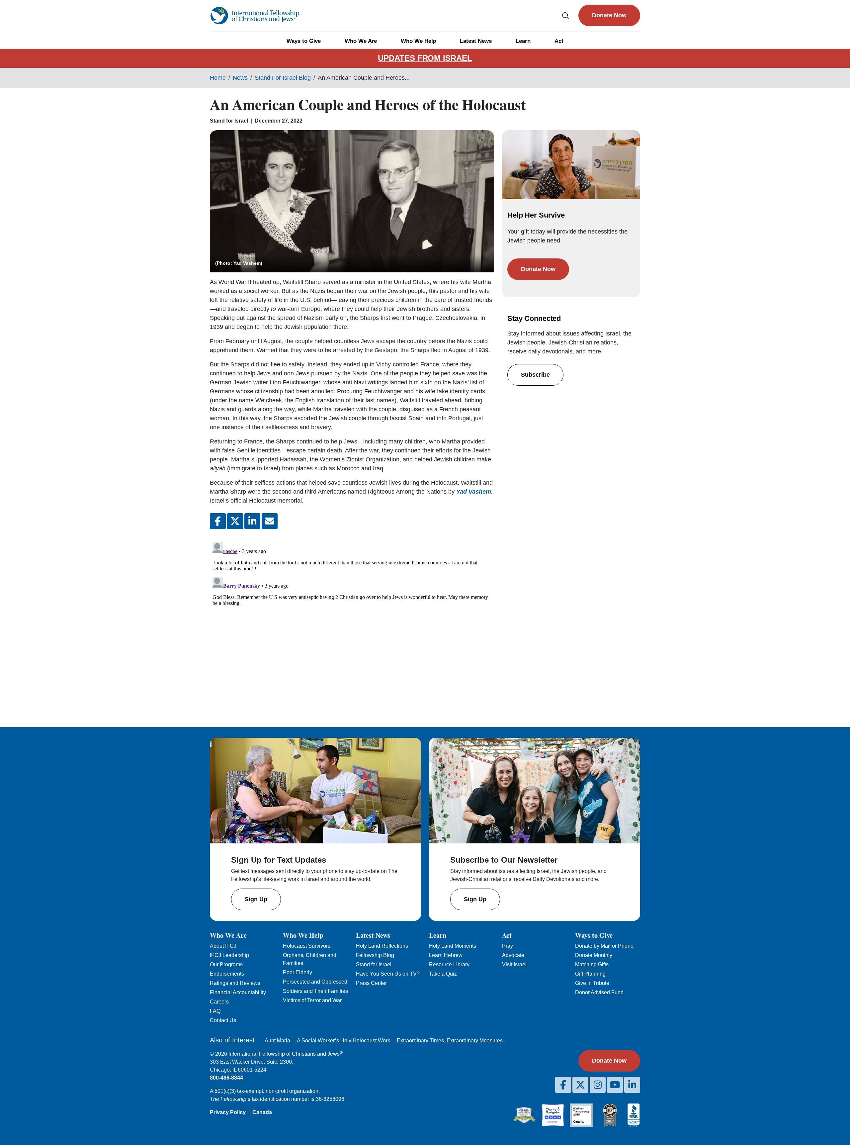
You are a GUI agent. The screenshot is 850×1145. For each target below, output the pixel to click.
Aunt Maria (277, 1040)
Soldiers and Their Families (315, 991)
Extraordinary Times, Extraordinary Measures (450, 1040)
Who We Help (418, 41)
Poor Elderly (297, 972)
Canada (262, 1112)
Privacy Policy (228, 1112)
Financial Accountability (238, 992)
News (240, 77)
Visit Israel (514, 964)
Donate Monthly (593, 955)
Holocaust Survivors (306, 946)
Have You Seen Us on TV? (388, 974)
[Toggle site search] (565, 15)
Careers (219, 1001)
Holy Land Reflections (382, 946)
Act (558, 41)
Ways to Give (304, 41)
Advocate (513, 955)
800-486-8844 (226, 1078)
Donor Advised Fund (599, 992)
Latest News (476, 41)
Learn (523, 41)
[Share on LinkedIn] (252, 521)
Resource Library (449, 964)
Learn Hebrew (446, 955)
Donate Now (609, 15)
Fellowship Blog (375, 955)
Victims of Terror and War (312, 1000)
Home (218, 77)
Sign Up (256, 899)
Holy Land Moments (452, 946)
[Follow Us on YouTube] (615, 1085)
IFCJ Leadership (229, 955)
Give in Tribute (592, 983)
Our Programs (226, 964)
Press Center (371, 983)
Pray (507, 946)
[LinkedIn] (632, 1085)
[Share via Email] (270, 521)
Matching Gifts (592, 964)
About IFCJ (223, 946)
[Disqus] (352, 623)
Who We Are (361, 41)
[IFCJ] (254, 15)
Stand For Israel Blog (283, 77)
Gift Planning (590, 974)
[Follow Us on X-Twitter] (580, 1085)
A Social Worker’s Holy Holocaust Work (343, 1040)
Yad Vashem (473, 491)
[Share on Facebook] (218, 521)
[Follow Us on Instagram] (598, 1085)
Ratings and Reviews (235, 983)
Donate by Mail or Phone (604, 946)
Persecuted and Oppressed (315, 982)
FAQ (215, 1011)
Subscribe (535, 374)
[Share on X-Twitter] (235, 521)
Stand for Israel (373, 964)
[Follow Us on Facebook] (563, 1085)
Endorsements (227, 974)
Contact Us (223, 1020)
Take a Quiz (443, 974)
